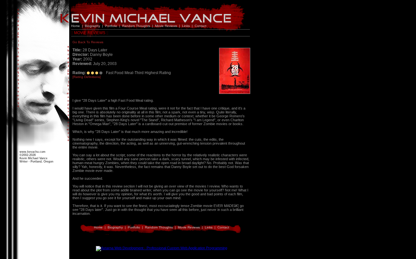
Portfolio (111, 26)
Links (186, 26)
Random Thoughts (136, 26)
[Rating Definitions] (86, 77)
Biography (92, 26)
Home (75, 26)
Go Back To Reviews (87, 42)
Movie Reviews (166, 26)
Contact (200, 26)
